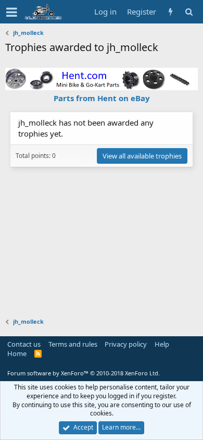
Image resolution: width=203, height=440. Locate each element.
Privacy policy (126, 344)
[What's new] (170, 11)
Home (17, 353)
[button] (11, 12)
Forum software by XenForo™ (83, 373)
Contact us (24, 344)
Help (162, 344)
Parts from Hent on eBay (102, 98)
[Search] (189, 11)
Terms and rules (72, 344)
